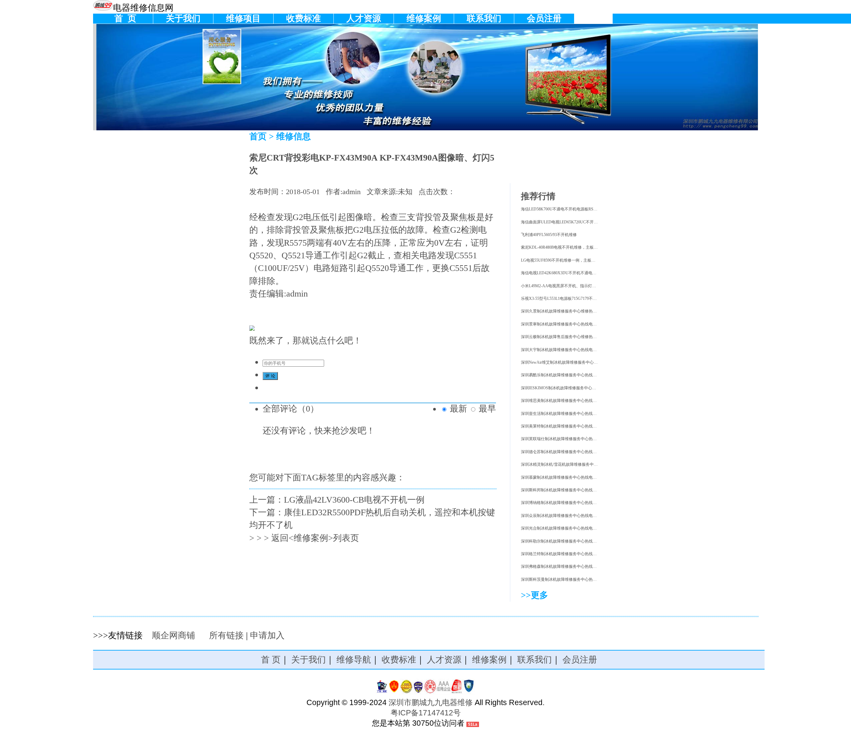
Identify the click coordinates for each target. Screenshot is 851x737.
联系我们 (484, 18)
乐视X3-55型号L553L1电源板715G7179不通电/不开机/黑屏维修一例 (580, 298)
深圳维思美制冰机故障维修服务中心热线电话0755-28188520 (573, 400)
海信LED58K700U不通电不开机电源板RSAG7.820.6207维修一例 (577, 209)
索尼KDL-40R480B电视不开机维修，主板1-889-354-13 (568, 247)
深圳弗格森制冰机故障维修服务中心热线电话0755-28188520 (573, 566)
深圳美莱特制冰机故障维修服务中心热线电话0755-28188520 (573, 426)
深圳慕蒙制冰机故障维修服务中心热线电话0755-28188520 (571, 477)
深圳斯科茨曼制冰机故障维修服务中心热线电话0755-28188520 (575, 579)
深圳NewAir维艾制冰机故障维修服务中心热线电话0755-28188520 (578, 362)
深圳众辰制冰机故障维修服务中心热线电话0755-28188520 (571, 515)
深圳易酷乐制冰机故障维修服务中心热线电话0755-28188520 (573, 375)
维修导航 (353, 660)
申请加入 (267, 635)
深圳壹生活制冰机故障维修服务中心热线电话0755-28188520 (573, 413)
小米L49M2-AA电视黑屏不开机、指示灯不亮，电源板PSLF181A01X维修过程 (589, 286)
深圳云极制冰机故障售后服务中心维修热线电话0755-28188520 (575, 336)
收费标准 (303, 18)
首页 (258, 136)
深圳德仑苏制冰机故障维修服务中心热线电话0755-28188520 (573, 451)
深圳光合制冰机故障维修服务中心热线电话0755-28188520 (571, 528)
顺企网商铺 (173, 635)
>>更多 (534, 595)
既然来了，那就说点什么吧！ (305, 340)
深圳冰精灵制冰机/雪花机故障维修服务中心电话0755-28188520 (576, 464)
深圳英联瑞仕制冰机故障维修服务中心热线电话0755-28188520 (575, 438)
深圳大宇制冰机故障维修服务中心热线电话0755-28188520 (571, 349)
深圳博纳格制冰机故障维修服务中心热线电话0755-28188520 (573, 502)
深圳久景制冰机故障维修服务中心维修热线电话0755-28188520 (575, 311)
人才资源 (363, 18)
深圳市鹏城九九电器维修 (431, 702)
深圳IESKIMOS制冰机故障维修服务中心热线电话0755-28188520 (577, 388)
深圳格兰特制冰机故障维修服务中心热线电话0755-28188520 (573, 554)
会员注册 (544, 18)
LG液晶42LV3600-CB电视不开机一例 (354, 500)
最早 (487, 409)
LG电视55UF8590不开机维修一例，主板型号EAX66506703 (572, 260)
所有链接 (226, 635)
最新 (458, 409)
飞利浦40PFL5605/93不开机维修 (549, 234)
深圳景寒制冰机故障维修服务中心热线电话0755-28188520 (571, 324)
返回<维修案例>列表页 (315, 538)
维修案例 (424, 18)
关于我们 (183, 18)
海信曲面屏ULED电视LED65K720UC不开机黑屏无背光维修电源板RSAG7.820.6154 (594, 222)
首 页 (123, 18)
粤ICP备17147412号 (426, 712)
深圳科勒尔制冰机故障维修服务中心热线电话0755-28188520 (573, 541)
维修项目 (243, 18)
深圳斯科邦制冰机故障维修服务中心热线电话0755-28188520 (573, 490)
